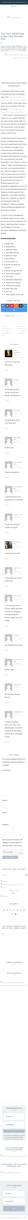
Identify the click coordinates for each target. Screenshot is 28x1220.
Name (5, 800)
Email (5, 812)
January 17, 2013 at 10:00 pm (17, 547)
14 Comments (19, 315)
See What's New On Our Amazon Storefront (14, 2)
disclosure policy (13, 51)
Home (25, 1217)
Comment (7, 770)
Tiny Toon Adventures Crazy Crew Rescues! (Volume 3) (12, 112)
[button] (14, 945)
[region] (14, 945)
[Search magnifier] (26, 875)
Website (5, 825)
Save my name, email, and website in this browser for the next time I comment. (12, 843)
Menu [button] (15, 6)
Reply (7, 370)
